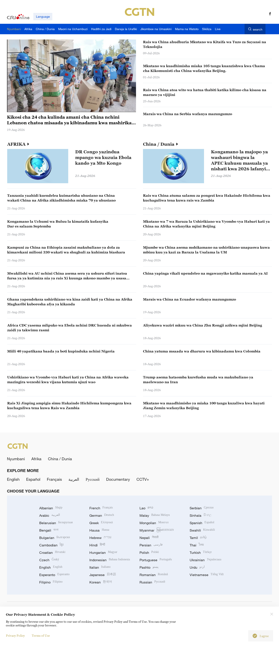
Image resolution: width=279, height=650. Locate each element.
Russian (152, 582)
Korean (100, 582)
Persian (151, 545)
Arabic (49, 515)
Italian (100, 567)
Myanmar (157, 530)
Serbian (202, 508)
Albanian (50, 508)
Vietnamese (207, 575)
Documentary (118, 479)
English (13, 479)
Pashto (149, 567)
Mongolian (154, 523)
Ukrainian (205, 560)
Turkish (201, 552)
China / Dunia (159, 144)
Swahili (202, 530)
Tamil (198, 537)
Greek (101, 523)
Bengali (48, 530)
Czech (49, 560)
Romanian (154, 575)
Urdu (197, 567)
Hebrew (100, 537)
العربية (73, 479)
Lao (146, 508)
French (101, 508)
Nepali (149, 537)
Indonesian (109, 560)
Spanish (202, 523)
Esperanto (54, 575)
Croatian (52, 552)
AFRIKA (17, 144)
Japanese (102, 575)
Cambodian (51, 545)
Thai (197, 545)
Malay (155, 515)
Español (33, 479)
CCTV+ (142, 479)
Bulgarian (54, 537)
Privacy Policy (15, 635)
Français (54, 479)
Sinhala (200, 515)
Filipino (51, 582)
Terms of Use (41, 635)
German (101, 515)
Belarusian (56, 523)
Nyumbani (16, 458)
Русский (93, 479)
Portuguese (156, 560)
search (257, 29)
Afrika (36, 458)
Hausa (99, 530)
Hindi (97, 545)
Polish (149, 552)
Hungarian (103, 552)
